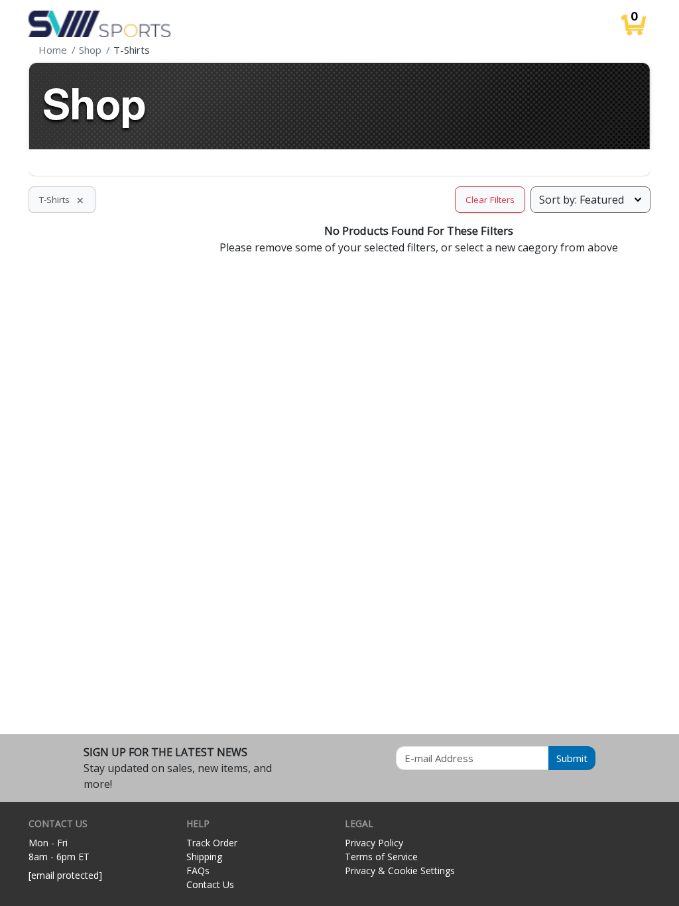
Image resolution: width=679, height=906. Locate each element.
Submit (571, 758)
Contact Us (210, 884)
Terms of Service (381, 856)
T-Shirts (62, 200)
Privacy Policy (374, 842)
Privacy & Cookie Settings (400, 870)
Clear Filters (490, 200)
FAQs (198, 870)
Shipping (204, 856)
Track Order (211, 842)
